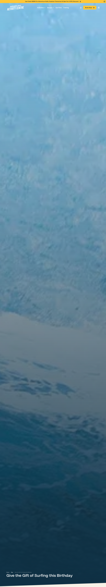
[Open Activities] (45, 8)
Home (7, 572)
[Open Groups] (53, 8)
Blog (12, 572)
